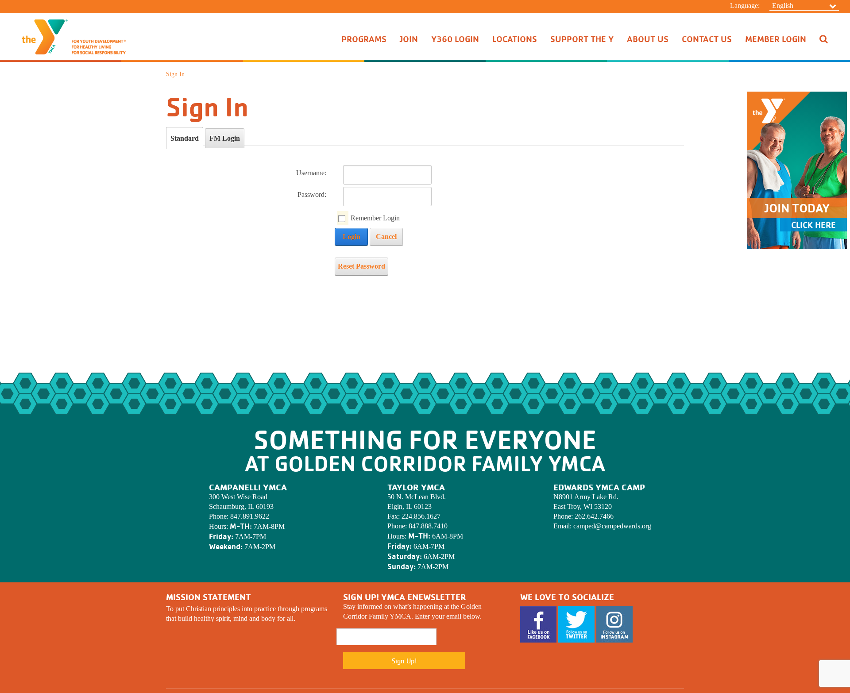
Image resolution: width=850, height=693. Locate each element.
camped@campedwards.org (612, 526)
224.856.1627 (421, 516)
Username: (311, 173)
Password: (312, 194)
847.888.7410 (428, 526)
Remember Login (375, 218)
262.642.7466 (594, 516)
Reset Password (361, 266)
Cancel (386, 236)
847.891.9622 (249, 516)
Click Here (813, 224)
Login (351, 236)
